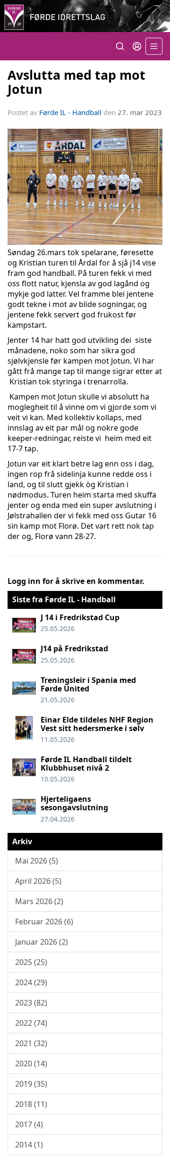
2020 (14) (31, 1063)
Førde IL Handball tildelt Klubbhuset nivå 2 (86, 763)
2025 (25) (31, 962)
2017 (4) (29, 1124)
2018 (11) (31, 1104)
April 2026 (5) (38, 881)
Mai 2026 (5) (36, 861)
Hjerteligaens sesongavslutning (74, 803)
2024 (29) (31, 982)
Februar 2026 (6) (44, 921)
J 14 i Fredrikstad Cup (80, 617)
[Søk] (119, 46)
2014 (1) (29, 1144)
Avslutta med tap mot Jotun (76, 81)
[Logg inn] (136, 46)
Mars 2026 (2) (39, 901)
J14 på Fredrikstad (74, 648)
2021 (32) (31, 1043)
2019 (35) (31, 1084)
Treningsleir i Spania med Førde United (88, 684)
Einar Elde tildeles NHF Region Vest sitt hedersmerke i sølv (97, 724)
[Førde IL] (85, 16)
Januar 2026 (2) (41, 942)
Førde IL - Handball (70, 112)
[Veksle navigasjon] (153, 46)
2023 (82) (31, 1002)
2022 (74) (31, 1023)
